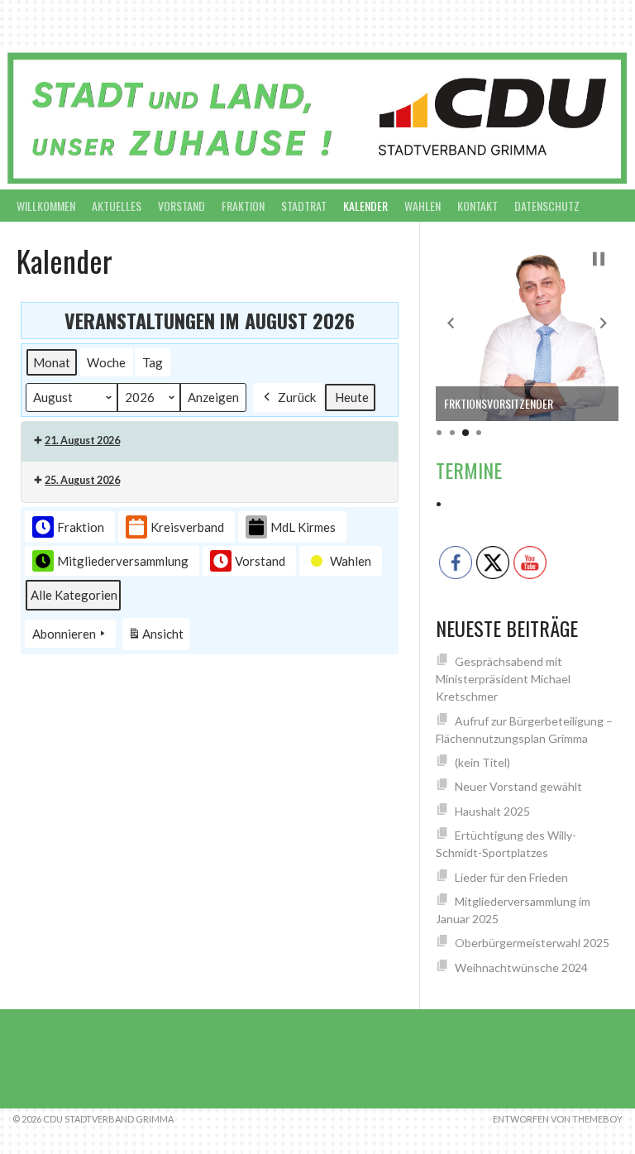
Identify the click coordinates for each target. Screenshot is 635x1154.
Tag (152, 362)
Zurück (297, 397)
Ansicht (158, 638)
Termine (469, 470)
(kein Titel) (482, 762)
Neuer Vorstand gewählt (518, 786)
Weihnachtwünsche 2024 (521, 967)
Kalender (365, 205)
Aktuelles (116, 205)
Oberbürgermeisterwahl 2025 (532, 943)
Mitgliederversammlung (123, 560)
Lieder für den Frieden (511, 877)
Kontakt (477, 205)
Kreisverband (187, 527)
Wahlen (422, 205)
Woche (106, 362)
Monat (51, 362)
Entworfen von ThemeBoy (558, 1118)
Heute (352, 397)
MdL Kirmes (303, 527)
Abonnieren (64, 633)
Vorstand (181, 205)
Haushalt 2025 (492, 811)
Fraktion (243, 205)
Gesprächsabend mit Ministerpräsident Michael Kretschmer (503, 678)
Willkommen (46, 205)
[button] (450, 323)
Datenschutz (547, 205)
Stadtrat (304, 205)
